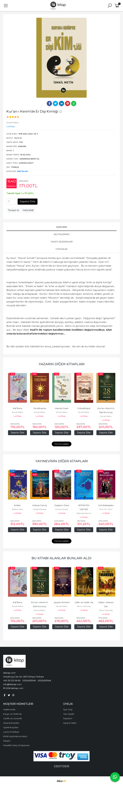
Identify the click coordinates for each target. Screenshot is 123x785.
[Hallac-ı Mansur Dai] (105, 582)
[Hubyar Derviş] (39, 485)
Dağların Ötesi (61, 505)
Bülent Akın (17, 509)
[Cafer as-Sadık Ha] (83, 582)
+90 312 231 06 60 (11, 680)
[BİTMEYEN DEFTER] (83, 485)
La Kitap (17, 416)
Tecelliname (39, 408)
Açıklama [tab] (61, 227)
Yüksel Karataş (39, 509)
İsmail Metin (17, 412)
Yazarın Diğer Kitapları (62, 364)
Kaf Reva (17, 408)
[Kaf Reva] (17, 388)
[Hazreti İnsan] (61, 388)
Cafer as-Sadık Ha (83, 602)
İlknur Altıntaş (83, 606)
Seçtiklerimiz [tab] (62, 234)
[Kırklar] (17, 485)
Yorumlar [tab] (61, 249)
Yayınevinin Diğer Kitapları (61, 461)
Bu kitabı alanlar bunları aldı (61, 558)
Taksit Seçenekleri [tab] (61, 241)
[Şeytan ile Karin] (61, 582)
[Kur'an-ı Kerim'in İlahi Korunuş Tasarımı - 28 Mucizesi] (105, 388)
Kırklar (17, 505)
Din (18, 171)
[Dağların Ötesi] (61, 485)
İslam (25, 171)
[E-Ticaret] (61, 780)
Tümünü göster (61, 444)
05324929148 (29, 680)
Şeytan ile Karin (62, 602)
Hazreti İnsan (61, 408)
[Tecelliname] (39, 388)
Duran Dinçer (61, 509)
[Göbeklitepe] (83, 388)
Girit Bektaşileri (106, 505)
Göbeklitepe (83, 408)
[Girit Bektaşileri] (105, 485)
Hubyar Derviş (39, 505)
